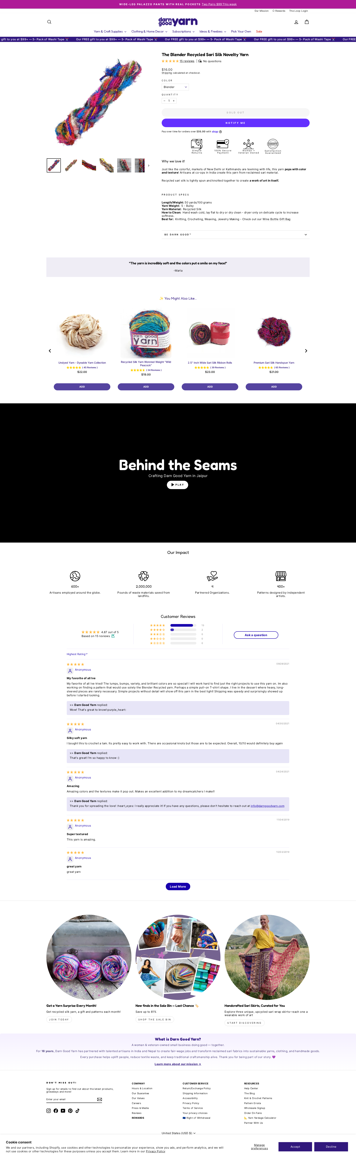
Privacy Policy (155, 1151)
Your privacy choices (195, 1113)
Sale (259, 31)
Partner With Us (253, 1123)
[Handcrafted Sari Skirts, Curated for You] (267, 957)
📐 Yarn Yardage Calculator (260, 1117)
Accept (295, 1146)
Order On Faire (253, 1113)
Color (167, 80)
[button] (171, 61)
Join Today (59, 1019)
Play (179, 484)
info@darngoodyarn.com (267, 806)
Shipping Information (195, 1093)
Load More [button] (178, 886)
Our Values (138, 1098)
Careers (136, 1103)
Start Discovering (244, 1022)
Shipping (167, 72)
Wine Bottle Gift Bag (277, 219)
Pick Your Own (241, 31)
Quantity (170, 94)
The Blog (249, 1093)
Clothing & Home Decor (147, 31)
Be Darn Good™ (178, 234)
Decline (331, 1146)
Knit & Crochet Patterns (258, 1098)
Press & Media (140, 1108)
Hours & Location (142, 1088)
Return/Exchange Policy (197, 1088)
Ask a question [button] (256, 635)
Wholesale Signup (254, 1108)
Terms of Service (193, 1108)
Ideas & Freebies (211, 31)
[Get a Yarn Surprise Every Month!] (88, 957)
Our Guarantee (140, 1093)
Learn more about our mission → (178, 1064)
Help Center (251, 1088)
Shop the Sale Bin (154, 1019)
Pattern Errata (252, 1103)
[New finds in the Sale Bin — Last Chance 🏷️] (178, 957)
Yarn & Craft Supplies (108, 31)
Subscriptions (182, 31)
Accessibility (190, 1098)
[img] (75, 664)
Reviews (136, 1113)
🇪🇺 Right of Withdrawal (196, 1117)
